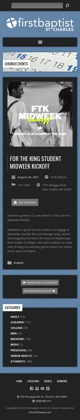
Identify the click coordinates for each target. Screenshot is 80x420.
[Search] (67, 5)
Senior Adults (21, 356)
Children (17, 322)
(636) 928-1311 (44, 401)
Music (15, 344)
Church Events (16, 64)
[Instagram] (37, 388)
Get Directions (27, 202)
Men (14, 333)
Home (19, 381)
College (16, 328)
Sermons (62, 381)
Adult (15, 316)
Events (48, 381)
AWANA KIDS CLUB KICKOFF (41, 282)
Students (18, 262)
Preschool (19, 350)
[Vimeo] (47, 388)
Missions (17, 339)
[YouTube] (42, 388)
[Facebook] (31, 388)
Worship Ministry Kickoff (38, 290)
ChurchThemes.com (40, 412)
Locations (33, 381)
